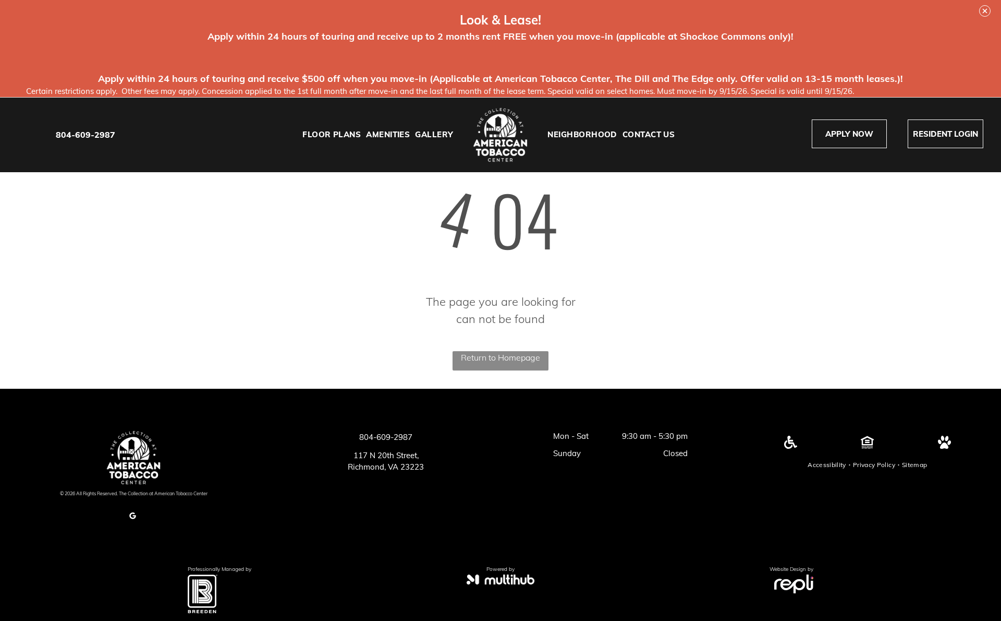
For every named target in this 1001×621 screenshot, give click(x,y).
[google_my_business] (132, 517)
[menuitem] (331, 135)
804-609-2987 (85, 134)
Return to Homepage (500, 357)
